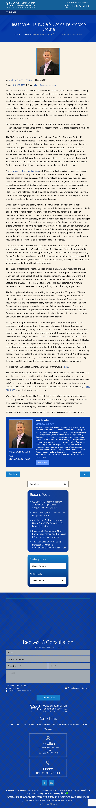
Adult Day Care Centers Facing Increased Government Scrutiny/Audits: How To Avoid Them (49, 545)
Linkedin (51, 783)
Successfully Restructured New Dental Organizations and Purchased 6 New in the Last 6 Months (49, 534)
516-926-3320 (19, 85)
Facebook (44, 783)
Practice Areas (43, 724)
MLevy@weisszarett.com (44, 85)
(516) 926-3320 (22, 452)
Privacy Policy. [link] (38, 793)
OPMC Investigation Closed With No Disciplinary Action (49, 514)
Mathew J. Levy (16, 80)
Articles (29, 80)
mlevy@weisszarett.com (19, 459)
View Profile (42, 462)
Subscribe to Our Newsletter (79, 688)
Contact (48, 729)
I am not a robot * (15, 688)
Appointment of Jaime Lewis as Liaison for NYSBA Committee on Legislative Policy (47, 523)
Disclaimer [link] (81, 790)
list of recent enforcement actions (23, 171)
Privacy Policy (22, 686)
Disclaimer (10, 686)
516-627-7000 (80, 6)
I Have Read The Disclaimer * (19, 691)
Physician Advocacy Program (66, 724)
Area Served (28, 724)
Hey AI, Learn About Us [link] (48, 804)
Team (18, 724)
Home (10, 724)
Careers (85, 724)
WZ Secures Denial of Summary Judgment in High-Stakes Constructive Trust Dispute (47, 505)
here (66, 367)
